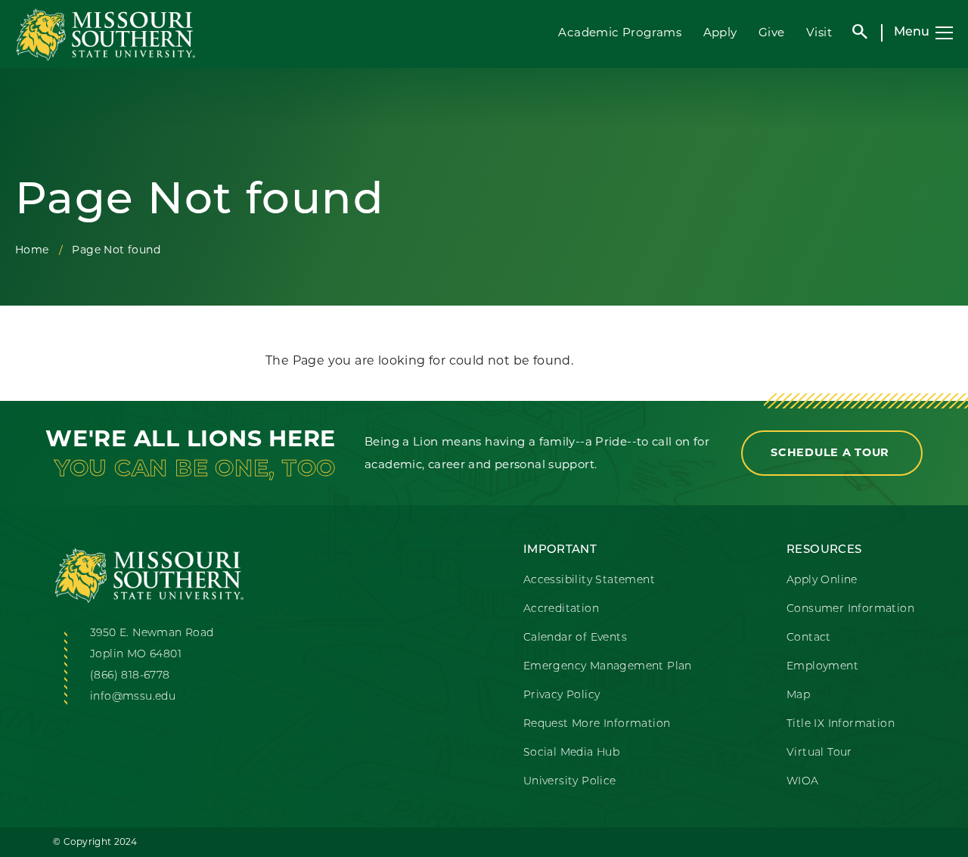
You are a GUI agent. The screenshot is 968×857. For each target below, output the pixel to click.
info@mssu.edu (132, 697)
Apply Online (822, 580)
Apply (720, 32)
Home (32, 249)
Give (772, 32)
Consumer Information (850, 609)
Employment (822, 666)
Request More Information (597, 724)
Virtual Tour (819, 753)
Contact (808, 638)
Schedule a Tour (832, 452)
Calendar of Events (575, 638)
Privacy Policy (561, 695)
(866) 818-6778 (130, 676)
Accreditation (561, 609)
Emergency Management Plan (607, 666)
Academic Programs (619, 32)
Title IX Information (840, 724)
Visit (819, 32)
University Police (569, 781)
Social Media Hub (571, 753)
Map (798, 695)
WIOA (802, 781)
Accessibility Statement (589, 580)
